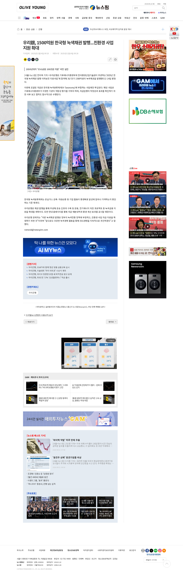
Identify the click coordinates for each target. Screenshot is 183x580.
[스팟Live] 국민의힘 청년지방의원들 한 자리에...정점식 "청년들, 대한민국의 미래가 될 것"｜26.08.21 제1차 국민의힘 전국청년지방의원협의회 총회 (147, 188)
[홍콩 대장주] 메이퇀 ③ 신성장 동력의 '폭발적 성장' (53, 399)
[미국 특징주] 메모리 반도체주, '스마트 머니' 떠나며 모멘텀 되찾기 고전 (53, 386)
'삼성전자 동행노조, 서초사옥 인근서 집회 (42, 514)
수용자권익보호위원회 (106, 550)
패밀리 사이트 (151, 560)
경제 (70, 17)
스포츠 (154, 17)
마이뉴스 (162, 12)
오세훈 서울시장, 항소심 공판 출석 (88, 501)
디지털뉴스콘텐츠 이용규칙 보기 (39, 315)
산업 (108, 17)
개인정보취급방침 (56, 550)
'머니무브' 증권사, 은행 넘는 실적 (42, 484)
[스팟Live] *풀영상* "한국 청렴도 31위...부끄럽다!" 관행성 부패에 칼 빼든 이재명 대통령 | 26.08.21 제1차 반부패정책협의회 (147, 211)
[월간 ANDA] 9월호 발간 (38, 477)
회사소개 (20, 550)
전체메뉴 (19, 18)
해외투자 (99, 17)
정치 (52, 17)
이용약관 (121, 550)
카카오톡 (25, 59)
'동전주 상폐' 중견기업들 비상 (67, 457)
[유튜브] (143, 550)
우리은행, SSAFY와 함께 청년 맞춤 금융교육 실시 (49, 267)
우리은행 (32, 292)
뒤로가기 (31, 322)
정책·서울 (61, 17)
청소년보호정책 (73, 550)
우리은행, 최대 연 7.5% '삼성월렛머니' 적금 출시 (49, 277)
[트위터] (151, 550)
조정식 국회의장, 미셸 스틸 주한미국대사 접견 (70, 501)
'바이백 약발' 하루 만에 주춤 (66, 440)
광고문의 (132, 550)
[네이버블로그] (155, 550)
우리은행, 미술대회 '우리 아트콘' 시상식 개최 (47, 270)
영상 (34, 17)
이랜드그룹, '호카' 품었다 (38, 480)
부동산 (127, 17)
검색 (163, 7)
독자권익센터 (88, 550)
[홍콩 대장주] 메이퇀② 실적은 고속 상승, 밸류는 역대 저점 (86, 399)
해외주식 (149, 12)
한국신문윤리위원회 (153, 554)
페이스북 (29, 59)
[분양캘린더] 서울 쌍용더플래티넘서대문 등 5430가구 (111, 29)
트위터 (33, 59)
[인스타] (160, 550)
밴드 (36, 59)
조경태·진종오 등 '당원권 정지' (41, 473)
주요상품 (31, 550)
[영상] (147, 181)
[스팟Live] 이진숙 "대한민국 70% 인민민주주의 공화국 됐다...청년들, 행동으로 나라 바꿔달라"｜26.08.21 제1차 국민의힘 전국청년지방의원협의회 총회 (147, 234)
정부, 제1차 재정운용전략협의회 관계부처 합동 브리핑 (70, 513)
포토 (45, 17)
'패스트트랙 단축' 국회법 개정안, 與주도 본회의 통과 (105, 513)
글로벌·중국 (87, 17)
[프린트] (115, 59)
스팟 (133, 168)
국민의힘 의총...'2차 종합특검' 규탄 (105, 501)
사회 (77, 17)
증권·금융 (117, 17)
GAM (162, 17)
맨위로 (111, 322)
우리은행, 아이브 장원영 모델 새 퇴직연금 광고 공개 (50, 274)
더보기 (163, 29)
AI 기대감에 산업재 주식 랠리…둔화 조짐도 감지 (87, 386)
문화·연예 (144, 17)
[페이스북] (147, 550)
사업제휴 (42, 550)
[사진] (38, 445)
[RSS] (164, 550)
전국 (135, 17)
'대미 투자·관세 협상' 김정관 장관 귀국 (88, 513)
